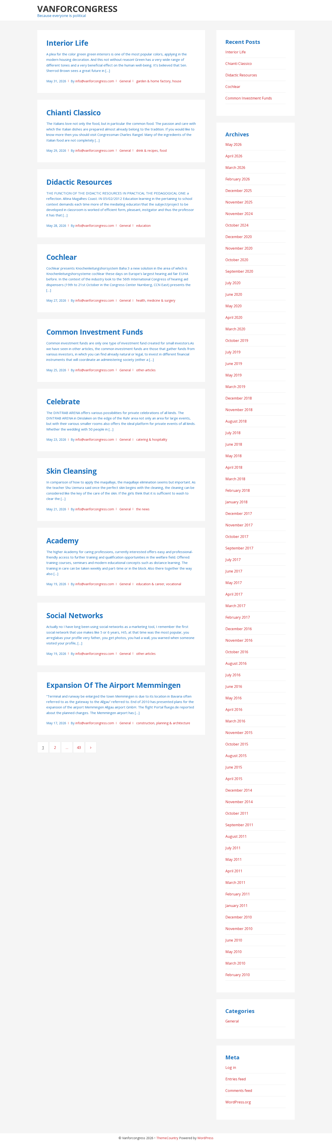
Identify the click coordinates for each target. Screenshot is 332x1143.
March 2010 (235, 963)
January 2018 (236, 501)
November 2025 (239, 202)
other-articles (146, 370)
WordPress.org (238, 1102)
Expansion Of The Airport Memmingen (113, 685)
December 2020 (238, 236)
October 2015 (236, 744)
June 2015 (233, 767)
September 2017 (239, 548)
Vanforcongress (77, 8)
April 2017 (233, 594)
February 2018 (237, 490)
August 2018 (236, 421)
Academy (62, 540)
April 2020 (233, 317)
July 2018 (233, 432)
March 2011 (235, 882)
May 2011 (233, 859)
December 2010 (238, 917)
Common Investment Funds (94, 332)
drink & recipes (147, 150)
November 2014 (239, 801)
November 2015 (239, 732)
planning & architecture (173, 723)
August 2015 (236, 755)
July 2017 (233, 559)
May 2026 (233, 144)
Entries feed (235, 1079)
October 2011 (236, 813)
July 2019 (233, 352)
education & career (150, 584)
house (176, 81)
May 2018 (233, 455)
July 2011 (233, 847)
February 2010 (237, 974)
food (163, 150)
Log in (230, 1067)
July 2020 (233, 282)
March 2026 (235, 167)
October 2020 (236, 259)
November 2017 (239, 525)
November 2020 (239, 248)
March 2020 (235, 329)
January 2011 (236, 905)
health (140, 300)
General (125, 81)
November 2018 (239, 409)
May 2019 (233, 375)
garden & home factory (153, 81)
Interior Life (67, 43)
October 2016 (236, 651)
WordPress (205, 1138)
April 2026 (233, 156)
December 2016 (238, 628)
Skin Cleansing (71, 471)
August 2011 (236, 836)
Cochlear (61, 257)
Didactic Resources (79, 182)
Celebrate (63, 401)
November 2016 (239, 640)
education (143, 225)
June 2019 (233, 363)
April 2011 (233, 870)
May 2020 (233, 305)
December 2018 (238, 398)
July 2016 (233, 674)
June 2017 (233, 571)
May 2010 (233, 951)
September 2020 (239, 271)
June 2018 (233, 444)
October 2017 (236, 536)
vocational (173, 584)
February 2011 (237, 894)
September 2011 (239, 824)
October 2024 (236, 225)
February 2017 (237, 617)
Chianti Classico (73, 112)
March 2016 (235, 721)
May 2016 (233, 698)
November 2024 (239, 213)
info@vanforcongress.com (94, 81)
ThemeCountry (167, 1138)
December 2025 (238, 190)
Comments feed (238, 1090)
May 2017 (233, 582)
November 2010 (239, 928)
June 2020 (233, 294)
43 (80, 747)
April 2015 (233, 778)
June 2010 (233, 940)
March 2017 (235, 605)
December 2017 (238, 513)
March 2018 (235, 478)
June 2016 (233, 686)
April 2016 (233, 709)
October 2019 (236, 340)
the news (143, 509)
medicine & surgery (161, 300)
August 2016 (236, 663)
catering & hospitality (151, 439)
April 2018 (233, 467)
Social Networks (74, 615)
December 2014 (238, 790)
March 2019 (235, 386)
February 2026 (237, 179)
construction (145, 723)
